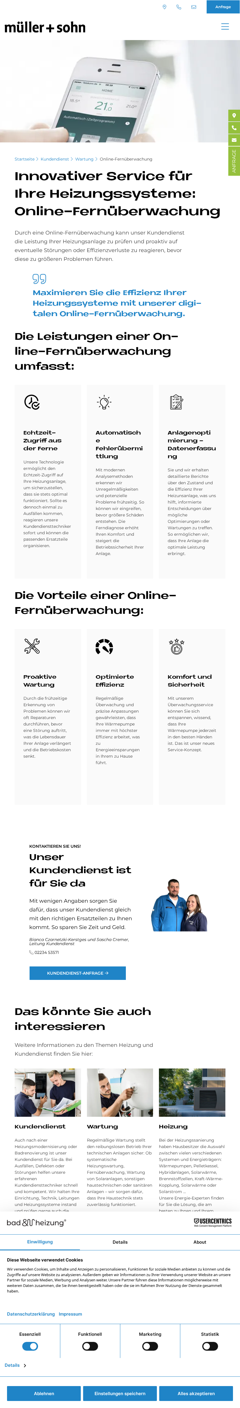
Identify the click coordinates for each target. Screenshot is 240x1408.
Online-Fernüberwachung (126, 159)
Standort (165, 7)
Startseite (25, 159)
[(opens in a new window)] (234, 115)
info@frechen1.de (194, 7)
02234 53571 (179, 7)
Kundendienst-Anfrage (75, 973)
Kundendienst (55, 159)
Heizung (173, 1127)
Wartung (84, 159)
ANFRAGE (234, 161)
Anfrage (223, 6)
